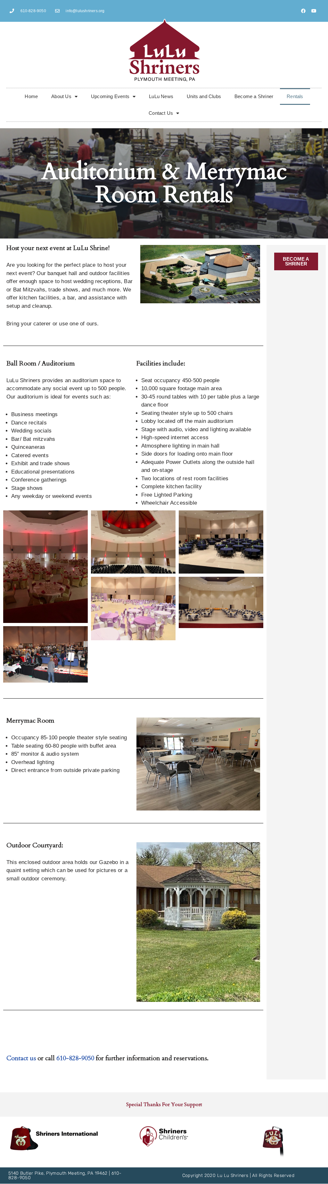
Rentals (295, 96)
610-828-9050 (75, 1058)
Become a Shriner (253, 96)
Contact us (21, 1058)
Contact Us (161, 113)
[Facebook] (303, 10)
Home (31, 96)
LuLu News (161, 96)
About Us (61, 96)
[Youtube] (313, 10)
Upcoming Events (110, 96)
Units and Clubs (204, 96)
